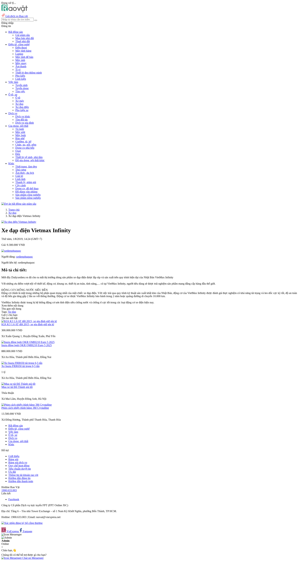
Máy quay (20, 63)
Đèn (17, 154)
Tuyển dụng (22, 88)
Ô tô (17, 97)
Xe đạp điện (22, 107)
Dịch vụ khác (22, 116)
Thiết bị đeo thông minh (28, 72)
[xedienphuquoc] (11, 250)
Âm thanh (20, 66)
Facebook (13, 499)
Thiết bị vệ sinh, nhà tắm (29, 157)
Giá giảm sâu (22, 35)
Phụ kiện (20, 75)
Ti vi (17, 69)
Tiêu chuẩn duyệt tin (19, 468)
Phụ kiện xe (21, 110)
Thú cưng (20, 169)
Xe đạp (19, 103)
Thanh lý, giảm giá (25, 182)
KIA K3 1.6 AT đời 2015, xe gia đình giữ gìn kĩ (27, 324)
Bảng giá (13, 459)
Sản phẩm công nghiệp (28, 194)
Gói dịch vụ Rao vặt (16, 16)
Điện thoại (21, 47)
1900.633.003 (9, 490)
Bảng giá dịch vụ (17, 462)
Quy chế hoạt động (18, 465)
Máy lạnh (20, 135)
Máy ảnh (20, 60)
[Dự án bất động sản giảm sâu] (18, 203)
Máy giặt (20, 132)
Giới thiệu (13, 456)
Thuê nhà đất (22, 41)
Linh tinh (20, 179)
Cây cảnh (20, 185)
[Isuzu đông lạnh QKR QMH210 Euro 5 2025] (28, 342)
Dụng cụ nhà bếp (24, 147)
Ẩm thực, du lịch (24, 172)
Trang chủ (14, 209)
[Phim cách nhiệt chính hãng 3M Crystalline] (26, 404)
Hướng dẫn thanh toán (20, 481)
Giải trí (19, 175)
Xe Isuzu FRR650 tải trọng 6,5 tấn (20, 366)
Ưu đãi (12, 471)
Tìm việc (20, 91)
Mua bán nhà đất (24, 38)
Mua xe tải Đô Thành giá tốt (17, 386)
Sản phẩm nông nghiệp (28, 197)
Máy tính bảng (23, 50)
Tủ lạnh (19, 129)
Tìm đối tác (21, 119)
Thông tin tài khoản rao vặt (23, 475)
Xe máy (19, 100)
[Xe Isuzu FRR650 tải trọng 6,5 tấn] (21, 362)
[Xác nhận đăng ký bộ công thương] (22, 523)
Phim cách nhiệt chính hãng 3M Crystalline (25, 407)
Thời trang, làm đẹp (26, 166)
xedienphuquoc (24, 256)
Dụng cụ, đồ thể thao (26, 188)
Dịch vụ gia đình (24, 122)
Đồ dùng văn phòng (26, 191)
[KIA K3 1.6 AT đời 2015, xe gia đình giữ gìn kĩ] (29, 321)
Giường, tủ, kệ (23, 141)
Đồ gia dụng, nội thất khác (30, 160)
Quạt (18, 150)
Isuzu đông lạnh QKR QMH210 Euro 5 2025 (26, 345)
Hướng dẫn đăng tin (19, 478)
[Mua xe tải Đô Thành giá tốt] (18, 383)
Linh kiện (20, 78)
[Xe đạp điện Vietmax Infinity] (18, 221)
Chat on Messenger (33, 557)
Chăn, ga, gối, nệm (25, 144)
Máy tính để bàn (24, 56)
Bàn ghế (20, 138)
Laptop (19, 53)
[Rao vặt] (14, 11)
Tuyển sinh (21, 85)
